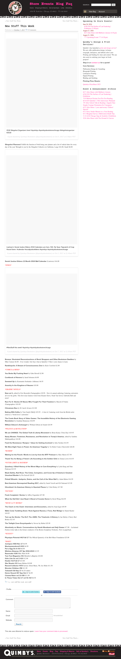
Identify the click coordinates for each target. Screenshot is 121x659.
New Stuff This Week (13, 21)
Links (62, 8)
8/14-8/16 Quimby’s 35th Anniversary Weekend (99, 101)
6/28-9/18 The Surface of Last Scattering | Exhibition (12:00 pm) (97, 27)
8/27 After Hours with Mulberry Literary (96, 92)
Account (102, 11)
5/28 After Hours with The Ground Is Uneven (98, 118)
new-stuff (28, 582)
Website (9, 620)
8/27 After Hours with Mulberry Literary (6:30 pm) (100, 33)
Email (8, 616)
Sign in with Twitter (31, 591)
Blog (59, 4)
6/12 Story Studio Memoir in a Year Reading (98, 111)
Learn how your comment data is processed (51, 631)
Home (32, 8)
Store (34, 4)
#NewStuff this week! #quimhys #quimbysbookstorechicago (28, 347)
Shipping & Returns (41, 8)
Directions (69, 8)
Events (47, 4)
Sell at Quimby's (54, 8)
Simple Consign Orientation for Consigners (97, 105)
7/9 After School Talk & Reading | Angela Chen (99, 103)
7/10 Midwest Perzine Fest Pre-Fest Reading (98, 98)
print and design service (108, 48)
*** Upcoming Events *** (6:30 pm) (96, 37)
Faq (69, 4)
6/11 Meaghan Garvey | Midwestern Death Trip (99, 114)
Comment (9, 599)
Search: (86, 5)
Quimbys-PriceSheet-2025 (92, 84)
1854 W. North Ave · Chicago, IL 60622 (43, 11)
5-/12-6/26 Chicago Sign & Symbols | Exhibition (99, 116)
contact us (95, 63)
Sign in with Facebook (52, 591)
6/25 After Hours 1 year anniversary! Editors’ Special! (98, 108)
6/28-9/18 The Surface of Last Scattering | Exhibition (97, 95)
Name (8, 611)
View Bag (92, 11)
